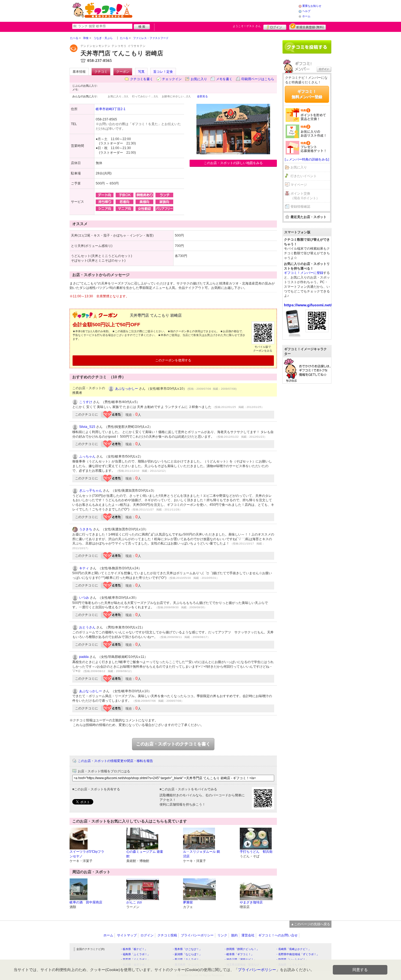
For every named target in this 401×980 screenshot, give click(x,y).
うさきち (85, 529)
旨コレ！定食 (163, 72)
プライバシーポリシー (197, 935)
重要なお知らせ (311, 5)
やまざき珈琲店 (251, 902)
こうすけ (85, 402)
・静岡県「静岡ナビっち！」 (241, 949)
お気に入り (199, 79)
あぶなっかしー (126, 389)
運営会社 (248, 935)
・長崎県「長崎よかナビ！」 (293, 949)
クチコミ (100, 72)
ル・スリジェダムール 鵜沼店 (201, 854)
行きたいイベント (304, 176)
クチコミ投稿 (167, 935)
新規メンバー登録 (307, 26)
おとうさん (87, 627)
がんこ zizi (134, 902)
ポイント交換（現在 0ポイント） (305, 196)
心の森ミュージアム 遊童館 (144, 854)
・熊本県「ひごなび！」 (187, 949)
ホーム (306, 16)
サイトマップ (127, 935)
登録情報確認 (300, 206)
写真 (141, 72)
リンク (222, 935)
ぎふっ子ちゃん (90, 490)
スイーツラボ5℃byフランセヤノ (87, 854)
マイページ (299, 185)
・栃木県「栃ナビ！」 (133, 949)
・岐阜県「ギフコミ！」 (239, 954)
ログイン (274, 26)
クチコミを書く (141, 79)
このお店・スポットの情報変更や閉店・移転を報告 (115, 761)
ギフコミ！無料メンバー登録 (307, 94)
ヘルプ (306, 11)
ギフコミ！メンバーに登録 (303, 273)
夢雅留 (188, 902)
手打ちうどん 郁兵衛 (256, 852)
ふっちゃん (87, 456)
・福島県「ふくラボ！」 (135, 954)
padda (84, 657)
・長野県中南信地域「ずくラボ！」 (297, 954)
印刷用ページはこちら (257, 79)
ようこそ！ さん (247, 26)
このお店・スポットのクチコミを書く (173, 744)
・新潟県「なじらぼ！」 (187, 954)
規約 (234, 935)
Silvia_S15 (87, 427)
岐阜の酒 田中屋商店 (86, 902)
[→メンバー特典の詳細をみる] (307, 159)
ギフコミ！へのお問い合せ (278, 935)
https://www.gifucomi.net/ (308, 305)
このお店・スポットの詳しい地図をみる (233, 163)
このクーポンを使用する (173, 360)
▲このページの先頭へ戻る (310, 924)
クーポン (122, 72)
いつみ (84, 598)
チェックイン (172, 79)
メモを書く (224, 79)
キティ (84, 568)
